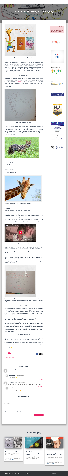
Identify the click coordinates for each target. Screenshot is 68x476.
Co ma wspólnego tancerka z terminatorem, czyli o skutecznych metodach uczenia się (54, 453)
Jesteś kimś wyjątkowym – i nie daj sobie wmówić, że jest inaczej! (33, 453)
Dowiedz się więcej (12, 459)
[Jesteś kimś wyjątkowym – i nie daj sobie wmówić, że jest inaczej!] (34, 442)
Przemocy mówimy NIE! (11, 451)
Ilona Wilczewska (12, 382)
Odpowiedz (41, 379)
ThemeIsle (62, 473)
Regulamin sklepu (28, 473)
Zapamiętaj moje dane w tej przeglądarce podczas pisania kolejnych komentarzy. (18, 411)
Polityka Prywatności (19, 473)
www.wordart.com (19, 81)
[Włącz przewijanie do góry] (66, 474)
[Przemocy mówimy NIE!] (13, 442)
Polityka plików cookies (9, 473)
